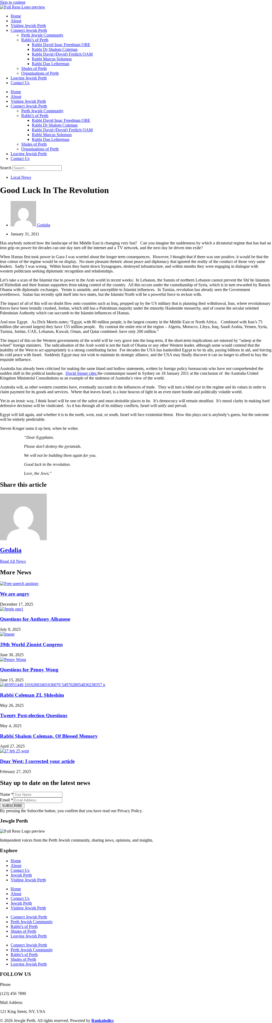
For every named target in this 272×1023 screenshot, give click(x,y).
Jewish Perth (21, 875)
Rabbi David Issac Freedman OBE (61, 44)
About (16, 21)
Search (5, 168)
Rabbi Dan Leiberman (50, 63)
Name (6, 794)
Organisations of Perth (40, 73)
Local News (21, 177)
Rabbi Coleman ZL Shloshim (32, 695)
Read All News (13, 561)
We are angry (14, 594)
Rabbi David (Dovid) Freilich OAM (62, 54)
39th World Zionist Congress (31, 644)
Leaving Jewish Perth (29, 78)
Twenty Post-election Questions (33, 715)
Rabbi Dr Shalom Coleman (55, 49)
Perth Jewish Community (42, 35)
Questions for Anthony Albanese (35, 619)
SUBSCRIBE (12, 806)
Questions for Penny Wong (29, 669)
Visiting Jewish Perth (28, 25)
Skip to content (12, 2)
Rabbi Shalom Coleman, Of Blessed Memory (49, 736)
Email (6, 800)
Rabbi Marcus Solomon (52, 59)
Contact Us (20, 83)
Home (16, 16)
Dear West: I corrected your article (37, 761)
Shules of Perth (34, 68)
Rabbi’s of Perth (34, 40)
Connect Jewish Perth (29, 30)
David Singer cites (81, 373)
